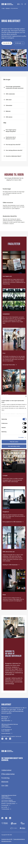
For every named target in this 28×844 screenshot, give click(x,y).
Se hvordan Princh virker (9, 364)
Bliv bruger (4, 718)
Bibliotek (8, 8)
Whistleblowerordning (6, 841)
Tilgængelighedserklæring (19, 839)
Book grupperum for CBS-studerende (12, 521)
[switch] (24, 423)
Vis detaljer (21, 437)
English (19, 4)
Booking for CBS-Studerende (10, 564)
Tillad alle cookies (14, 441)
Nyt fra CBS (4, 807)
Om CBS (4, 786)
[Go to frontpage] (7, 4)
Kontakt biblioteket (5, 733)
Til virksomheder (5, 809)
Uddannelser (6, 770)
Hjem (3, 8)
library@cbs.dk (8, 729)
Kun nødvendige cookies (14, 446)
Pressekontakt (4, 805)
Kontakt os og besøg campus (8, 803)
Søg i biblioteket (5, 720)
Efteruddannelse (8, 774)
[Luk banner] (25, 396)
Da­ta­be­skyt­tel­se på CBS (6, 839)
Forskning (5, 778)
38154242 (7, 731)
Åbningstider (4, 716)
